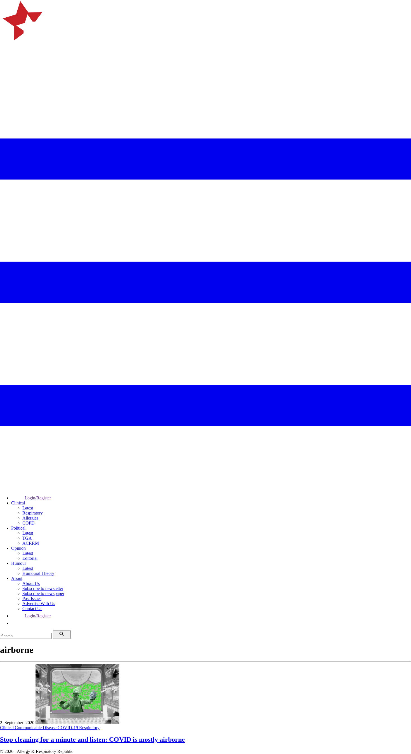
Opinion (18, 548)
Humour (18, 563)
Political (18, 528)
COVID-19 (68, 727)
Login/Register (38, 497)
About (16, 578)
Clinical (18, 503)
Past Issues (31, 598)
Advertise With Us (38, 603)
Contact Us (32, 608)
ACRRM (30, 543)
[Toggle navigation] (6, 74)
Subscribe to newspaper (43, 593)
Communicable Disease (36, 727)
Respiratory (32, 513)
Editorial (29, 558)
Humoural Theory (38, 573)
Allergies (30, 518)
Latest (27, 508)
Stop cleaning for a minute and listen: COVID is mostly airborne (92, 739)
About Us (31, 583)
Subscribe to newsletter (42, 588)
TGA (27, 538)
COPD (28, 523)
